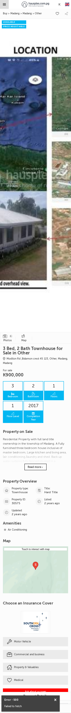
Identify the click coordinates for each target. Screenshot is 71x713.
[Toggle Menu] (4, 4)
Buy (5, 13)
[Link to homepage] (35, 4)
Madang (15, 13)
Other (38, 13)
